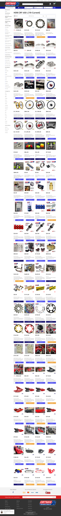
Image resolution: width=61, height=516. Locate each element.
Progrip (7, 81)
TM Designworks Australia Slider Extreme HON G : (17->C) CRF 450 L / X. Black (29, 481)
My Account (6, 502)
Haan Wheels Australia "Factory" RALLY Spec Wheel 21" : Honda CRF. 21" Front (50, 115)
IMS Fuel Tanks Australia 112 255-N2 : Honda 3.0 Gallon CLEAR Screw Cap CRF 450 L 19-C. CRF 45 (29, 359)
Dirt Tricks (7, 70)
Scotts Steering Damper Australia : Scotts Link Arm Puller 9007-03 (40, 197)
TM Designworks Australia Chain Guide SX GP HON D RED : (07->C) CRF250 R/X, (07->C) (40, 441)
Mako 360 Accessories (9, 45)
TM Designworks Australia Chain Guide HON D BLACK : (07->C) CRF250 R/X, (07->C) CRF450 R (50, 441)
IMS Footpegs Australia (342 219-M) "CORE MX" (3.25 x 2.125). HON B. (51, 54)
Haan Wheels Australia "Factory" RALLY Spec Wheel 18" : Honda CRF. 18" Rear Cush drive (29, 136)
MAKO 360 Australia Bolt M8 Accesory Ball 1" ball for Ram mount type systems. (18, 156)
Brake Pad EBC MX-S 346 (17, 53)
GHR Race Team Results (20, 508)
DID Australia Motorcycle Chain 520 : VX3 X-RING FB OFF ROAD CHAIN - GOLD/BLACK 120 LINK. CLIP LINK (40, 298)
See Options (51, 98)
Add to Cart (19, 57)
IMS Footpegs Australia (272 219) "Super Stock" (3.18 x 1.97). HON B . (40, 54)
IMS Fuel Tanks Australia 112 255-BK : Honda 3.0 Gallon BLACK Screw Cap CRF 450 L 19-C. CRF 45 (51, 339)
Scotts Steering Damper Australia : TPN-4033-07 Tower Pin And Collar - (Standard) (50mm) (29, 237)
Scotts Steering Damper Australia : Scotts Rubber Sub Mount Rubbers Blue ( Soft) (40, 217)
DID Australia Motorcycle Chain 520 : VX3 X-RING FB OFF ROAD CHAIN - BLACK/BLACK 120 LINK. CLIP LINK (51, 298)
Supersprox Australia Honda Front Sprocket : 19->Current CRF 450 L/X (18, 319)
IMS (6, 77)
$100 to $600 (7, 60)
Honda (7, 29)
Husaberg (6, 105)
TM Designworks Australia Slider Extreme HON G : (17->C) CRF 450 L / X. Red (40, 481)
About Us (38, 0)
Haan (6, 74)
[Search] (42, 4)
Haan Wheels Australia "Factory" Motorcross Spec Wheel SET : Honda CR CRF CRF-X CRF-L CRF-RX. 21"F (40, 116)
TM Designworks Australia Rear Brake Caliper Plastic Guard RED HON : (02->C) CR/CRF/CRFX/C (39, 380)
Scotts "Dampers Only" (9, 52)
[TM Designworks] (33, 373)
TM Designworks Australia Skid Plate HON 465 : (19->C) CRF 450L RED (50, 481)
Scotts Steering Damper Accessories (8, 55)
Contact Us (41, 0)
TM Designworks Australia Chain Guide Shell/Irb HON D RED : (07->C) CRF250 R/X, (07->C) (18, 441)
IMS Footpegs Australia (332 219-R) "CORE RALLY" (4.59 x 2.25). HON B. (40, 75)
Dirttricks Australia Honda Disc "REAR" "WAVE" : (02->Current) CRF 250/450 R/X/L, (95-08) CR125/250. (40, 35)
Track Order (6, 504)
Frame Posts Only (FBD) (7, 50)
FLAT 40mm (7, 23)
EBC (6, 72)
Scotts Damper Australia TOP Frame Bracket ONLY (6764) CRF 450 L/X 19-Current (18, 278)
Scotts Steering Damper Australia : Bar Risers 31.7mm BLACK (40, 258)
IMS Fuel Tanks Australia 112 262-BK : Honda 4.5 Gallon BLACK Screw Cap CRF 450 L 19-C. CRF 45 (40, 359)
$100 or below (8, 58)
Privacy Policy (30, 504)
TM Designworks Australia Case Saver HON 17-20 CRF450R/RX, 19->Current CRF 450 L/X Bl (39, 461)
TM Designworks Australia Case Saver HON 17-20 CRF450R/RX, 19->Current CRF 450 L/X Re (50, 461)
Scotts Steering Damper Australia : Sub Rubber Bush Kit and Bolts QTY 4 (51, 217)
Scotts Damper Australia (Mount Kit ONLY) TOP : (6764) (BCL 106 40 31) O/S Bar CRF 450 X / (40, 278)
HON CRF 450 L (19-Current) (27, 9)
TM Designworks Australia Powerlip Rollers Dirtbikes (17, 481)
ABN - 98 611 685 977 (8, 508)
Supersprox (7, 85)
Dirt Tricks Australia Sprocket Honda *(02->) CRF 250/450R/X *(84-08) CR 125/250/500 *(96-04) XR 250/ (40, 320)
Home (15, 9)
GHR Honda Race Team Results (52, 0)
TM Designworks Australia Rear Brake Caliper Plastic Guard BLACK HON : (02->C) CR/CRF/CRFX (29, 380)
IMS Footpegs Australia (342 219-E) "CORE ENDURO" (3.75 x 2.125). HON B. (18, 75)
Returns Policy (30, 506)
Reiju (5, 114)
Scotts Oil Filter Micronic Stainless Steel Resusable (51, 278)
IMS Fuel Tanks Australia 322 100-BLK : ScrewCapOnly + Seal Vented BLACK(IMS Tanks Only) (40, 339)
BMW (5, 96)
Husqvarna (6, 107)
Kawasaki (6, 108)
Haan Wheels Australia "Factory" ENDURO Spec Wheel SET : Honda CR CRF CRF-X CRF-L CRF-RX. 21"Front (18, 116)
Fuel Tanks (7, 30)
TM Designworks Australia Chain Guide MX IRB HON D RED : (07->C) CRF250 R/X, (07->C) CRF (40, 420)
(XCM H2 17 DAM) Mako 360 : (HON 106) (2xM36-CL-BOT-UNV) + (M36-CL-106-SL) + (18, 176)
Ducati (6, 100)
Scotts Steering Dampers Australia (7, 47)
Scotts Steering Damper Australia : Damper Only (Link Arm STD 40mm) (51, 258)
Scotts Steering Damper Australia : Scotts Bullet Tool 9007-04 (51, 197)
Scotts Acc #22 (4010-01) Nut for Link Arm (40, 176)
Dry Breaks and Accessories (7, 33)
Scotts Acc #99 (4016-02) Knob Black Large (50, 176)
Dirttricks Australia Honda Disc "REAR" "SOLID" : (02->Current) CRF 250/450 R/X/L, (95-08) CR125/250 (29, 34)
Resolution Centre (7, 506)
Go (54, 7)
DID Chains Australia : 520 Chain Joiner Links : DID (18, 298)
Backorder (30, 98)
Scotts (6, 83)
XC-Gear (7, 88)
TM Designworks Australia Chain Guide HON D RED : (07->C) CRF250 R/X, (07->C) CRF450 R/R (18, 461)
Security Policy (30, 508)
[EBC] (55, 27)
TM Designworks (8, 86)
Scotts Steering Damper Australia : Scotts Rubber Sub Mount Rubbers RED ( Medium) (18, 237)
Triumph (6, 121)
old (6, 79)
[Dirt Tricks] (33, 27)
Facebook (45, 0)
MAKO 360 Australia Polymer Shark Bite (40, 156)
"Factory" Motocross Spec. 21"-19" (8, 41)
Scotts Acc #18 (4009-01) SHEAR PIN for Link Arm (29, 176)
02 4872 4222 (8, 0)
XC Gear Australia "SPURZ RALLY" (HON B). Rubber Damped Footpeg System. (29, 95)
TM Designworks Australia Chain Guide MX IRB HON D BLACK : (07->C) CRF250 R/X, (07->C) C (29, 420)
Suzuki (6, 117)
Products (10, 7)
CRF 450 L (21, 9)
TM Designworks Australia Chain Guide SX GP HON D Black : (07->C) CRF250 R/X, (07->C (29, 441)
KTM (5, 112)
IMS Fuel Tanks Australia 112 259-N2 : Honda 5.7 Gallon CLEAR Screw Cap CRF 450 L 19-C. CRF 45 (18, 380)
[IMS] (44, 48)
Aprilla (6, 94)
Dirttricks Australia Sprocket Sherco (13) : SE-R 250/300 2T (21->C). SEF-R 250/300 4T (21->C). (9, 512)
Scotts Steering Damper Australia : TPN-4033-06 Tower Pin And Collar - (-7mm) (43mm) (51, 237)
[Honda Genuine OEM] (22, 27)
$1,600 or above (8, 65)
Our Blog (18, 504)
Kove (5, 110)
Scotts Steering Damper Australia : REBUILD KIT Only (18, 217)
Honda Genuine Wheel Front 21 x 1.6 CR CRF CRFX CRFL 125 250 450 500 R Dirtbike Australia (18, 34)
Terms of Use (30, 502)
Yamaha (6, 122)
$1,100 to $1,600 (8, 63)
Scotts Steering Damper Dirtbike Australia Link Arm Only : (18, 258)
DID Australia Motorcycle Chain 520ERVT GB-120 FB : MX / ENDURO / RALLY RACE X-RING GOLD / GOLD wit (28, 299)
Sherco (6, 115)
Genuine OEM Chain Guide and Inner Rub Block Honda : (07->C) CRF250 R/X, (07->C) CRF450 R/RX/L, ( (28, 55)
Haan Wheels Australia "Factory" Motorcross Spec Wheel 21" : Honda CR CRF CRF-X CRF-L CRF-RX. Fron (29, 116)
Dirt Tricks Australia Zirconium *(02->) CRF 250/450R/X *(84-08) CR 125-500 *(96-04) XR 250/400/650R (29, 320)
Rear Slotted (7, 14)
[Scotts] (32, 170)
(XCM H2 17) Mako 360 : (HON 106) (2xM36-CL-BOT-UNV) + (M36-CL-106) (51, 156)
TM (5, 119)
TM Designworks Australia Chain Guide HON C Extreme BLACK (50, 400)
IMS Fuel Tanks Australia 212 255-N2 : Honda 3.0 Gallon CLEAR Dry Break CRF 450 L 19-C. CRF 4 (18, 359)
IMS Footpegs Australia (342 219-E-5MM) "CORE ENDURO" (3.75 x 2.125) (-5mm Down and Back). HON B (29, 76)
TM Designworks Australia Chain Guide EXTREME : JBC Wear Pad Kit (29, 461)
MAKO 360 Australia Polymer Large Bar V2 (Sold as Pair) (29, 156)
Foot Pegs (7, 27)
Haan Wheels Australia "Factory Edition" (8, 36)
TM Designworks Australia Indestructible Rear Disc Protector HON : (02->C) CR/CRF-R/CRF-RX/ (51, 380)
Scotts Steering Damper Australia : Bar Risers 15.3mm (29, 258)
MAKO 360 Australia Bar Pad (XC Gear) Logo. (50, 136)
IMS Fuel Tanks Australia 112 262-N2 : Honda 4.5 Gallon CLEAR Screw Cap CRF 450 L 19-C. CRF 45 (51, 359)
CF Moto (6, 98)
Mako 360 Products (8, 43)
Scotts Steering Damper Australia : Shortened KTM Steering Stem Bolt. (29, 197)
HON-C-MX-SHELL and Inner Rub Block (8, 19)
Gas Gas (6, 101)
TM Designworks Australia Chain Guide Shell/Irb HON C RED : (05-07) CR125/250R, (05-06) (39, 400)
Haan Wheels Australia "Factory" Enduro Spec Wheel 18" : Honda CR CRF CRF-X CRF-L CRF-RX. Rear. (51, 95)
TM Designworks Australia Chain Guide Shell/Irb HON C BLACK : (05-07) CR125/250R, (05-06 (29, 400)
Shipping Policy (30, 510)
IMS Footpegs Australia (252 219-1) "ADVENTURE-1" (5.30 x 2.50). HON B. (51, 75)
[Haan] (55, 88)
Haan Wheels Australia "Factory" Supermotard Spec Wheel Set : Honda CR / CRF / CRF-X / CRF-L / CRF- (40, 137)
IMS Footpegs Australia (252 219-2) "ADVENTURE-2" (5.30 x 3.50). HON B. (18, 95)
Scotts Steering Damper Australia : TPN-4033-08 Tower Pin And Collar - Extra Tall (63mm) (40, 237)
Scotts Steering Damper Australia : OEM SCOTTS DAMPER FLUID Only (29, 217)
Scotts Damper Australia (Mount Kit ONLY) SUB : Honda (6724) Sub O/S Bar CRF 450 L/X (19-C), (29, 278)
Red (6, 11)
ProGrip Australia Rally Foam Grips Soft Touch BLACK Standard (40, 95)
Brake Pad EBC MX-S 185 (49, 33)
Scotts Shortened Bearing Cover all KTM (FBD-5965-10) (18, 197)
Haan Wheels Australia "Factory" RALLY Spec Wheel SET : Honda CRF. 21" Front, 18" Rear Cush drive (18, 136)
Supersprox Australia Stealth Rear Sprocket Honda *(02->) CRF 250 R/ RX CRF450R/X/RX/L (51, 319)
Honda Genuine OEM (8, 76)
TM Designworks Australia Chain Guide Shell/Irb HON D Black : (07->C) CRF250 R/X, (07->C (50, 420)
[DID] (22, 292)
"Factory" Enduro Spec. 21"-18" (8, 38)
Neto (33, 514)
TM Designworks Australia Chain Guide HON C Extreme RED (18, 420)
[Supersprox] (22, 312)
